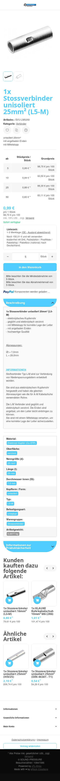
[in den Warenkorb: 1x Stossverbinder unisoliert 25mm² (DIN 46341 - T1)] (37, 663)
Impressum (42, 739)
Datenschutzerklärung (24, 739)
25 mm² (12, 463)
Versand (30, 218)
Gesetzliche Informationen (16, 718)
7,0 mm (11, 483)
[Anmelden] (48, 5)
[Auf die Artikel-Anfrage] (7, 130)
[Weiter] (53, 568)
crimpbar (12, 513)
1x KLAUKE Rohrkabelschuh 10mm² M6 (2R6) (42, 611)
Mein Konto (8, 727)
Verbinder (21, 123)
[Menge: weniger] (7, 257)
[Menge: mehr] (52, 257)
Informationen (10, 709)
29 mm (11, 473)
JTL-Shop (37, 766)
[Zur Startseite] (30, 5)
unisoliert (12, 493)
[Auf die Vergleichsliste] (17, 130)
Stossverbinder (16, 523)
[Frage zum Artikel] (26, 130)
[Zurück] (47, 568)
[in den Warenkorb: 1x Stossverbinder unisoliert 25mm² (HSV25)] (9, 663)
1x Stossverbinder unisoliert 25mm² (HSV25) (15, 674)
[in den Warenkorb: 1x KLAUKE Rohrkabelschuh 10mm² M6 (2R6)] (37, 600)
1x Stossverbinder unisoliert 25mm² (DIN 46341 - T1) (43, 674)
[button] (8, 76)
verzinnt (12, 453)
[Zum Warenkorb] (54, 5)
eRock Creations (39, 769)
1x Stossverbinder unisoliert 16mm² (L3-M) (15, 611)
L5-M (10, 503)
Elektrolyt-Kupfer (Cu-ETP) (22, 443)
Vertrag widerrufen (30, 746)
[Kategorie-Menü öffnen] (5, 4)
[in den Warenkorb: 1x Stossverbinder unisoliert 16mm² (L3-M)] (9, 600)
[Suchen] (13, 5)
